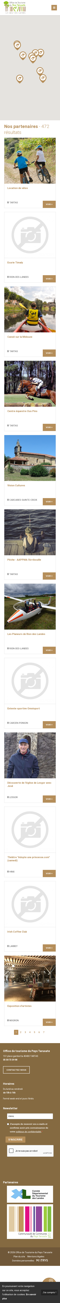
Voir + (49, 204)
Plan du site (19, 1256)
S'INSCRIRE (15, 1139)
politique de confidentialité (28, 1131)
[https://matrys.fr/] (42, 1260)
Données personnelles (23, 1260)
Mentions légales (35, 1256)
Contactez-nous (16, 1070)
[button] (40, 53)
